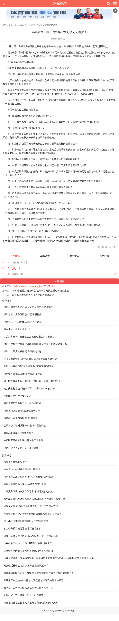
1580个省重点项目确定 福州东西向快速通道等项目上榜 (40, 290)
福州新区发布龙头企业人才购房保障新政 (33, 294)
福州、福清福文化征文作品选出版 (21, 447)
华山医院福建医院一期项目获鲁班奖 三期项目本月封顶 (32, 381)
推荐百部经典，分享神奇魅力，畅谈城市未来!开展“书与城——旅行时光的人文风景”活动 (49, 558)
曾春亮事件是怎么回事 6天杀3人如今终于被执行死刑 (31, 535)
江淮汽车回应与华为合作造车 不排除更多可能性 (28, 491)
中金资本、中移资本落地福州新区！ (22, 469)
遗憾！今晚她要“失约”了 (16, 461)
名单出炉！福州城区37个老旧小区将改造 (25, 425)
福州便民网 (59, 3)
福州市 (22, 52)
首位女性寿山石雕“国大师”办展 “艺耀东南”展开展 (29, 366)
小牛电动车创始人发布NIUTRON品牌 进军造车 (28, 543)
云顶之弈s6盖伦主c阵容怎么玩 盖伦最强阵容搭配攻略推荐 (34, 580)
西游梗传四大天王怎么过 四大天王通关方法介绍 (28, 587)
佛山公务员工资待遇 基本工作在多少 (22, 528)
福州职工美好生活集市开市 (17, 395)
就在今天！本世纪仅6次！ (17, 329)
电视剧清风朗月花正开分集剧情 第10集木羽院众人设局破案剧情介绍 (39, 573)
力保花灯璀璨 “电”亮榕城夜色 (19, 432)
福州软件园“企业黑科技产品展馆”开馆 (23, 373)
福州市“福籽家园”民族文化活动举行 (22, 410)
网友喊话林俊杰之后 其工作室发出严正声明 (26, 565)
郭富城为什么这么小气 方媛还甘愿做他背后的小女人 (31, 602)
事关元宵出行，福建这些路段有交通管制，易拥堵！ (30, 336)
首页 (4, 25)
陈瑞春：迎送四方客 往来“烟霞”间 (21, 418)
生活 (11, 25)
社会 (17, 25)
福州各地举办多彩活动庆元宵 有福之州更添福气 (28, 307)
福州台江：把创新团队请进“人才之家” (23, 321)
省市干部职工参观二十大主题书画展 (22, 403)
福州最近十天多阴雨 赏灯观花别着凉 (22, 314)
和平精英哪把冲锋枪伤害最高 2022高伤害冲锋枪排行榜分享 (34, 498)
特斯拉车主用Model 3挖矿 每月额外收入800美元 (29, 476)
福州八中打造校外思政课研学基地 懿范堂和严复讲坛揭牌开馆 (35, 344)
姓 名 (6, 262)
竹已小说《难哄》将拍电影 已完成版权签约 (26, 521)
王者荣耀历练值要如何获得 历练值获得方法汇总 (28, 550)
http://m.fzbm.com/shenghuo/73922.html (34, 286)
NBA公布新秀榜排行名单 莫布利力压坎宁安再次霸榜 (31, 506)
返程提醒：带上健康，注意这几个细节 (23, 595)
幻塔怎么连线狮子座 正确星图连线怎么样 (25, 484)
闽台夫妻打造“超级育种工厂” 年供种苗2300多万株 (29, 388)
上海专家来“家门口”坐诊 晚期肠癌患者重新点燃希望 (30, 358)
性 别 (6, 268)
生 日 (6, 273)
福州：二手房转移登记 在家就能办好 (22, 351)
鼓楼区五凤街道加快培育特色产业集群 (23, 440)
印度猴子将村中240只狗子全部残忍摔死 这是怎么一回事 (33, 513)
